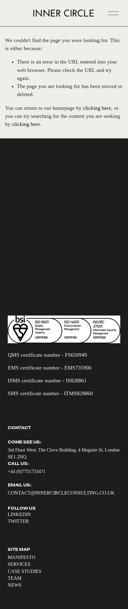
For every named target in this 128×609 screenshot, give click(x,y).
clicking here (97, 108)
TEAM (14, 578)
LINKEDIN (19, 514)
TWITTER (18, 521)
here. (58, 245)
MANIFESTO (21, 557)
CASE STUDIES (24, 571)
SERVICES (19, 564)
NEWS (14, 585)
